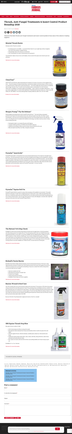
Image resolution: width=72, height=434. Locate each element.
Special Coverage (24, 16)
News (11, 16)
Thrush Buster (14, 366)
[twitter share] (8, 32)
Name (6, 387)
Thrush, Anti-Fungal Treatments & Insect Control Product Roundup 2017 (20, 376)
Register (46, 1)
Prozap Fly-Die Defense (26, 365)
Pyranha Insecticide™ (14, 153)
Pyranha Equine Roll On (15, 189)
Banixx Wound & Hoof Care (16, 284)
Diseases (17, 28)
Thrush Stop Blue (23, 366)
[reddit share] (11, 32)
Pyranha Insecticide (55, 365)
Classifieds (66, 16)
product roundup (15, 365)
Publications (49, 16)
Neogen (7, 365)
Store (7, 16)
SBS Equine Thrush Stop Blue (17, 324)
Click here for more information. (13, 60)
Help (55, 16)
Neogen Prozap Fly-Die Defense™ (19, 112)
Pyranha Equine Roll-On (44, 365)
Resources (16, 16)
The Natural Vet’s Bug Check (17, 229)
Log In (41, 1)
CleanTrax (10, 80)
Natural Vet (67, 363)
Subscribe (17, 1)
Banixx (19, 363)
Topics (4, 1)
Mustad (61, 363)
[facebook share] (5, 32)
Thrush (7, 366)
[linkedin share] (14, 32)
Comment (6, 403)
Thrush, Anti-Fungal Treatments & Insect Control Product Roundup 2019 (20, 379)
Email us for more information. (12, 94)
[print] (19, 32)
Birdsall (24, 363)
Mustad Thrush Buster (14, 43)
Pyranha (35, 365)
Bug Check (30, 363)
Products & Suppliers (40, 16)
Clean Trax (37, 363)
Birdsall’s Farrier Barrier (15, 261)
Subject (6, 398)
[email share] (16, 32)
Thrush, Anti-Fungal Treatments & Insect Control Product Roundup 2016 (20, 373)
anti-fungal (13, 363)
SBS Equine (64, 365)
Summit (31, 16)
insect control (54, 363)
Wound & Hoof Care (33, 366)
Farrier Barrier (45, 363)
